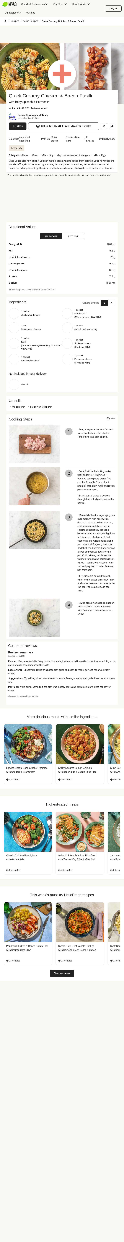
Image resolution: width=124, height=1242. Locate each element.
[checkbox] (10, 108)
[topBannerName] (62, 34)
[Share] (112, 126)
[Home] (5, 21)
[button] (62, 302)
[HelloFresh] (9, 4)
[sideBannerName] (62, 199)
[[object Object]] (104, 126)
